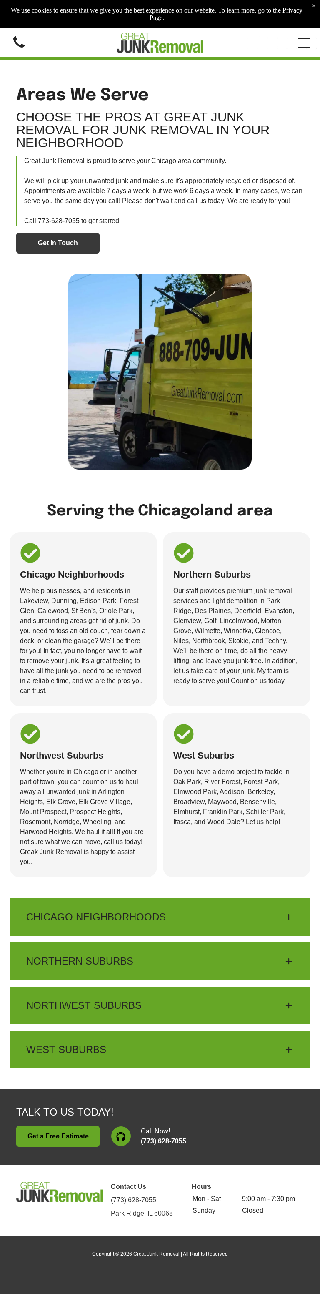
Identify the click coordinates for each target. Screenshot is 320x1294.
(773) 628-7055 (163, 1141)
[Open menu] (304, 43)
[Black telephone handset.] (19, 49)
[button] (160, 917)
